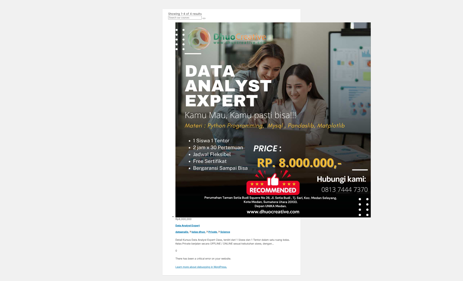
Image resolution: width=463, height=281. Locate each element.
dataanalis (181, 231)
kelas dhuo (198, 231)
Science (225, 231)
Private (212, 231)
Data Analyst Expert (187, 225)
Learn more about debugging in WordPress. (201, 266)
